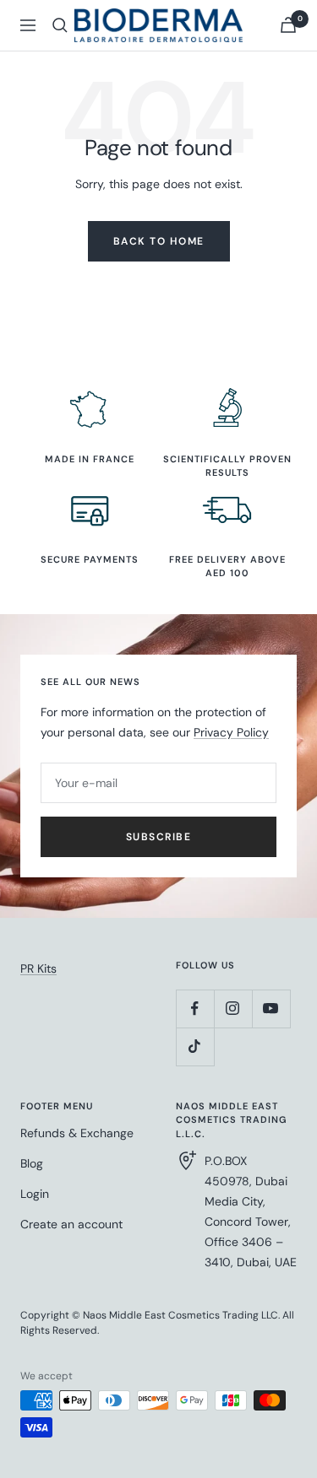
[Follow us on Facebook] (195, 1009)
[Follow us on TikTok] (195, 1046)
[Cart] (288, 25)
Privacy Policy (231, 732)
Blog (31, 1163)
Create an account (71, 1224)
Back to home (159, 241)
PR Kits (38, 968)
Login (34, 1193)
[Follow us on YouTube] (271, 1009)
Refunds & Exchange (77, 1133)
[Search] (60, 25)
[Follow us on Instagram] (233, 1009)
